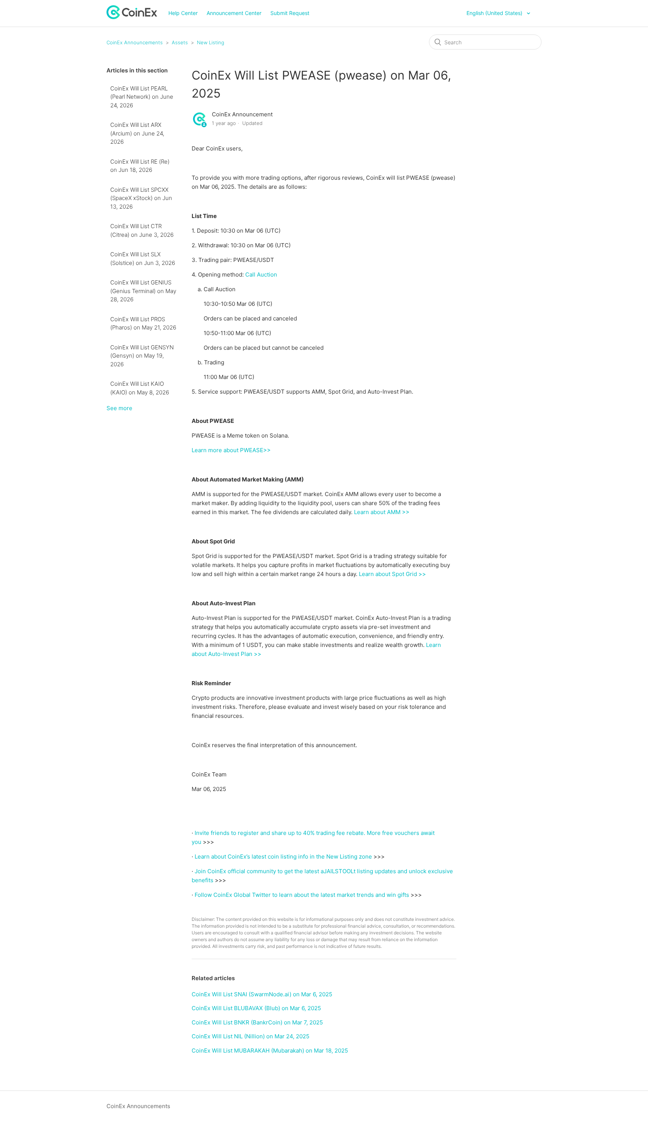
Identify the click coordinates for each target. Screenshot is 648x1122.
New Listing (210, 42)
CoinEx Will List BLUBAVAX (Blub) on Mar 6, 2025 (256, 1008)
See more (119, 408)
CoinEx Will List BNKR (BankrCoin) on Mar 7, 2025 (257, 1022)
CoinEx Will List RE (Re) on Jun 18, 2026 (140, 166)
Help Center (183, 13)
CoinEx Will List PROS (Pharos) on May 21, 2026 (143, 323)
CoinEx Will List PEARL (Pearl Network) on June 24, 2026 (141, 97)
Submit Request (289, 13)
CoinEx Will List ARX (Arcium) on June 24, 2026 (137, 133)
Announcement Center (234, 13)
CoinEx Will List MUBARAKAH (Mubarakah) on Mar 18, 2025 (270, 1050)
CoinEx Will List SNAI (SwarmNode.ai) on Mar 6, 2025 (262, 994)
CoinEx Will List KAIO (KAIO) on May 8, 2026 (139, 388)
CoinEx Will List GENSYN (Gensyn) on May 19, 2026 (142, 356)
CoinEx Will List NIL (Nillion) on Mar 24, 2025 (250, 1036)
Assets (180, 42)
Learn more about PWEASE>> (231, 450)
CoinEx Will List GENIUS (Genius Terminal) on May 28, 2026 (143, 291)
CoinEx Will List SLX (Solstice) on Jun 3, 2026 (142, 258)
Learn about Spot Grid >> (392, 574)
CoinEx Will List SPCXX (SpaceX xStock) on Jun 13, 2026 (141, 198)
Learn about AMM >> (382, 512)
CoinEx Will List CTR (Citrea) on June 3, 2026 (142, 230)
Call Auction (261, 274)
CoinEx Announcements (134, 42)
